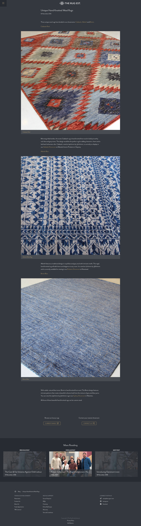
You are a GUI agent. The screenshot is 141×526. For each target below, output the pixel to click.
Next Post (116, 450)
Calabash (78, 22)
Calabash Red (45, 26)
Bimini (92, 22)
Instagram (105, 501)
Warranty (45, 509)
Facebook (105, 504)
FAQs (44, 501)
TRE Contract (17, 509)
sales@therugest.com (108, 498)
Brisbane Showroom (73, 269)
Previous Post (25, 450)
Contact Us (88, 423)
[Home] (15, 491)
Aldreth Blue (45, 151)
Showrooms (17, 498)
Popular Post (70, 450)
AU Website (70, 523)
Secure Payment (47, 498)
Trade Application (19, 507)
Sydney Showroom (79, 396)
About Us (16, 504)
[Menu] (3, 3)
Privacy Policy (70, 520)
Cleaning (45, 504)
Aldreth (84, 22)
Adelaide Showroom (49, 147)
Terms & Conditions (48, 512)
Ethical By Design (47, 507)
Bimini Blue (44, 274)
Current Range (50, 423)
